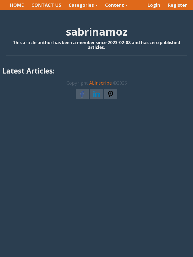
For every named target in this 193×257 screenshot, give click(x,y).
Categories (82, 5)
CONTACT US (46, 5)
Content (115, 5)
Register (177, 5)
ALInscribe (100, 83)
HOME (17, 5)
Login (153, 5)
